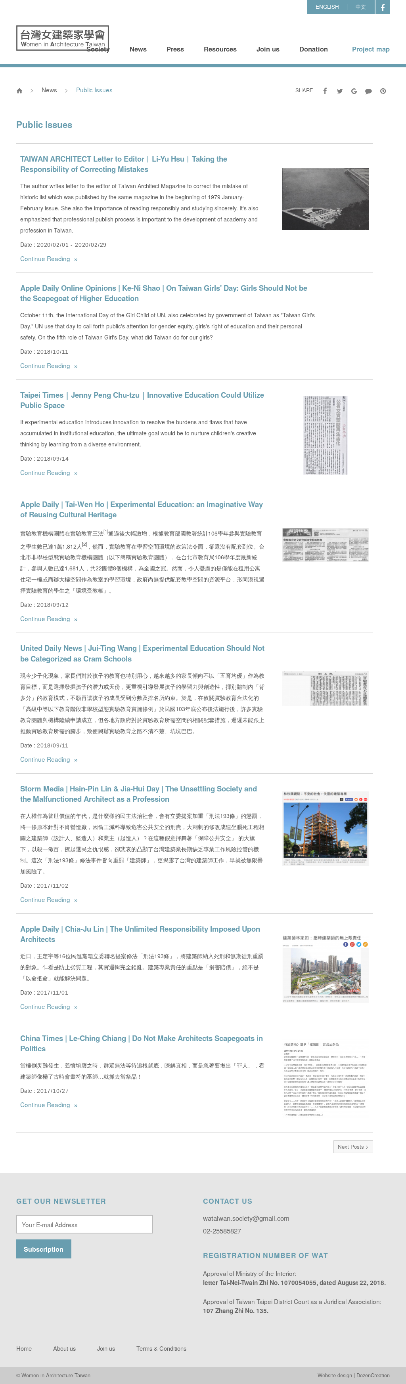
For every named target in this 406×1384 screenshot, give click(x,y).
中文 (361, 6)
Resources (220, 48)
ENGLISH (327, 6)
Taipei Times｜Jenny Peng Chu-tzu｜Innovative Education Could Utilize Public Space (142, 399)
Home (24, 1348)
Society (98, 48)
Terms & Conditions (161, 1348)
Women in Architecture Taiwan (62, 38)
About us (64, 1348)
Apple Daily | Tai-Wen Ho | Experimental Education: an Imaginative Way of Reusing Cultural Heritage (141, 509)
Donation (313, 48)
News (138, 48)
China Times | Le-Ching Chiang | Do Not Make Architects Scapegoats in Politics (141, 1043)
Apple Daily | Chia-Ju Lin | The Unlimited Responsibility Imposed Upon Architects (140, 933)
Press (175, 48)
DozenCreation (373, 1375)
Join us (268, 48)
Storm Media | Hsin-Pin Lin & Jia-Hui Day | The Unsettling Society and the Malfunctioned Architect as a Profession (138, 793)
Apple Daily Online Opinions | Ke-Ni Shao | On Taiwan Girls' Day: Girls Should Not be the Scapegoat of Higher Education (163, 292)
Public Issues (94, 89)
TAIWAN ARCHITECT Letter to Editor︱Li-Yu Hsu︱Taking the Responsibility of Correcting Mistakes (123, 163)
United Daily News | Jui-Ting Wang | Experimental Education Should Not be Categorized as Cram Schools (142, 652)
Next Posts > (353, 1146)
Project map (371, 48)
